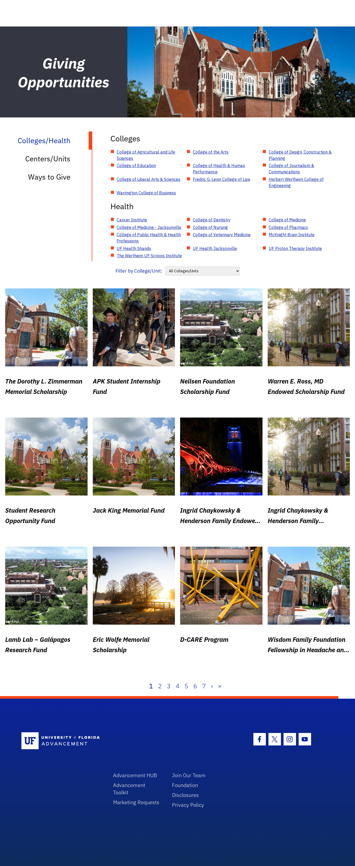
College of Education (136, 165)
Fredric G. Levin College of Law (221, 179)
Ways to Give (49, 177)
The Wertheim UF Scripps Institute (149, 255)
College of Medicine (287, 219)
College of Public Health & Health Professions (149, 237)
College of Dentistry (212, 219)
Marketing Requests (136, 802)
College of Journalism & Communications (291, 168)
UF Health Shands (134, 248)
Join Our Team (189, 775)
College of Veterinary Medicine (222, 234)
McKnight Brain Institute (291, 234)
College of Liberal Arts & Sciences (148, 179)
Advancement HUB (135, 775)
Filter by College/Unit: (138, 271)
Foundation (185, 785)
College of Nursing (210, 227)
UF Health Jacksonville (215, 248)
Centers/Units (47, 158)
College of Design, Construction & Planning (300, 155)
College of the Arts (210, 152)
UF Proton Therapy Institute (295, 248)
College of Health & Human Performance (219, 168)
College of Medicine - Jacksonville (149, 227)
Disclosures (185, 794)
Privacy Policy (188, 804)
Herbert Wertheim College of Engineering (296, 182)
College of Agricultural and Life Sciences (146, 155)
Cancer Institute (132, 219)
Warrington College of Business (146, 192)
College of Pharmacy (288, 227)
